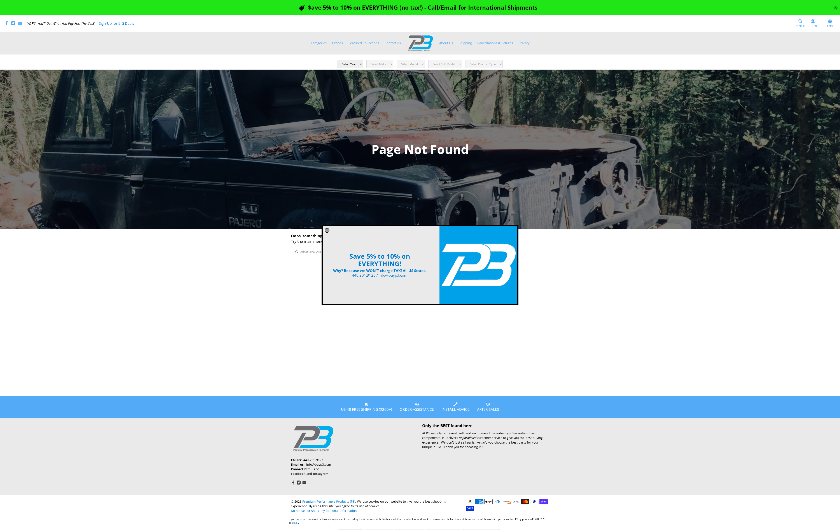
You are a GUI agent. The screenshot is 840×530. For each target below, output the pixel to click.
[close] (327, 230)
